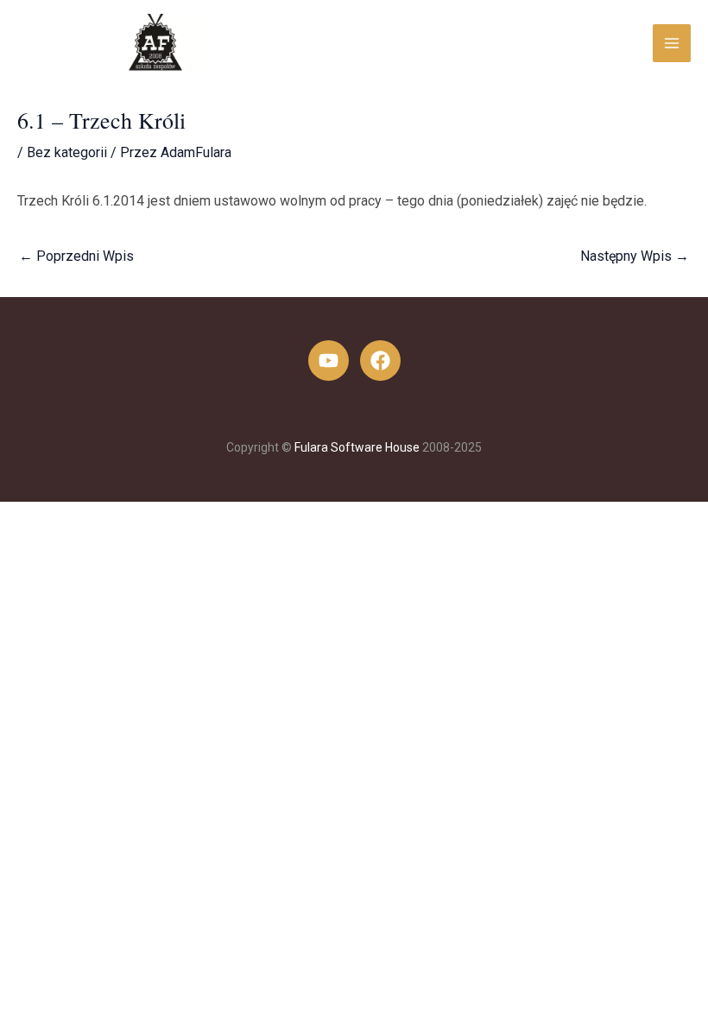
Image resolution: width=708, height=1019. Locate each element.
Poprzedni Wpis (76, 256)
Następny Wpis (634, 256)
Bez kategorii (67, 152)
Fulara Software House (357, 447)
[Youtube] (328, 360)
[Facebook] (380, 360)
